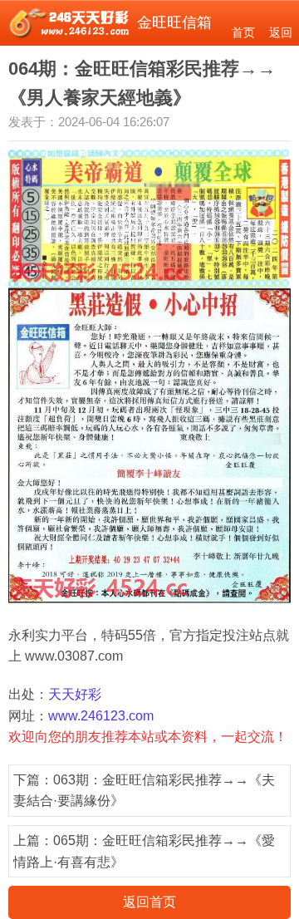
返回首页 (149, 902)
